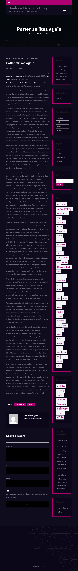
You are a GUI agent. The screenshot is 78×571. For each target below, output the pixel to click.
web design (61, 352)
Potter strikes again (42, 33)
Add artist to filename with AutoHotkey (62, 485)
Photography (61, 157)
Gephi (58, 271)
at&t (58, 204)
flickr (66, 258)
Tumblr (59, 126)
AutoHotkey (64, 209)
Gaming (60, 390)
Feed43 (59, 253)
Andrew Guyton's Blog (28, 8)
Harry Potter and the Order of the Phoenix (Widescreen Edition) (26, 83)
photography (60, 321)
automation (62, 213)
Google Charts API (61, 276)
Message (9, 446)
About (59, 149)
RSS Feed (60, 99)
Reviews (19, 69)
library (63, 303)
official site (9, 76)
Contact (59, 153)
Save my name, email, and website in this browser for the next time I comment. (27, 495)
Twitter (59, 130)
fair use (58, 249)
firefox (59, 258)
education (59, 235)
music (60, 311)
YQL (58, 365)
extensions (60, 240)
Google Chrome (61, 280)
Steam (58, 334)
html (47, 76)
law (58, 303)
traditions (59, 343)
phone (59, 316)
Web (60, 417)
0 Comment (33, 58)
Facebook (60, 118)
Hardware (59, 395)
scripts (64, 325)
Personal (61, 399)
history (59, 289)
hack (65, 285)
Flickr (59, 122)
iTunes (58, 298)
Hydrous (59, 512)
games (64, 262)
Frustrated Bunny (62, 508)
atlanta (64, 204)
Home (30, 33)
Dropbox (61, 231)
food (58, 262)
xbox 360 (59, 361)
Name (8, 466)
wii (58, 357)
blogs (59, 218)
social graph (60, 330)
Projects (59, 161)
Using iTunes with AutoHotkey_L (62, 443)
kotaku (65, 298)
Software (62, 409)
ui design (59, 347)
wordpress (64, 357)
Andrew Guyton (17, 58)
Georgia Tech (63, 267)
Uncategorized (60, 413)
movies (31, 404)
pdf (8, 79)
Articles (11, 69)
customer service (61, 222)
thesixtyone (60, 339)
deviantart (59, 226)
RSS (58, 325)
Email (27, 488)
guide (59, 285)
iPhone (60, 294)
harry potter (20, 404)
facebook (61, 244)
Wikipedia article (19, 76)
